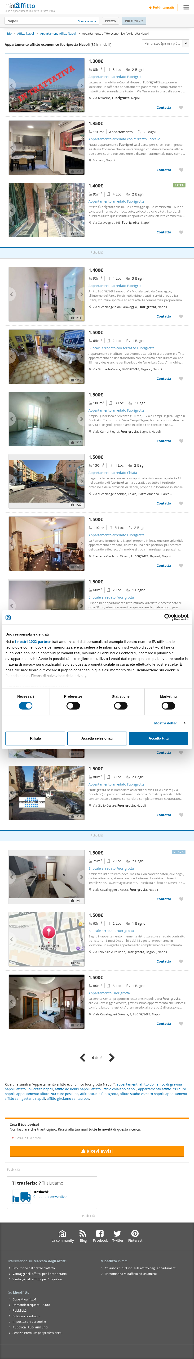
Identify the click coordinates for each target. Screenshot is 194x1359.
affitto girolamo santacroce (68, 1098)
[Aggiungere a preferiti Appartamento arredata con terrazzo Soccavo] (181, 170)
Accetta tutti (159, 738)
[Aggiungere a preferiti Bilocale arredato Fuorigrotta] (181, 899)
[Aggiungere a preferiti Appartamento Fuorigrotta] (181, 1023)
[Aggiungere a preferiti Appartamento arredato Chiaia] (181, 503)
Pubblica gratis (163, 7)
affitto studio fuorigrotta (99, 1093)
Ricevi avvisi (100, 1151)
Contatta (164, 107)
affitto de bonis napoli (72, 1089)
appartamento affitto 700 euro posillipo (47, 1093)
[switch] (73, 706)
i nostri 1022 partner (33, 642)
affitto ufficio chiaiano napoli (114, 1089)
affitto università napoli (34, 1089)
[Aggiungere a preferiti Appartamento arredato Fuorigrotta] (181, 107)
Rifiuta (35, 738)
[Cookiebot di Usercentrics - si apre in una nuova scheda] (168, 617)
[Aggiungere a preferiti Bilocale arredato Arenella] (181, 752)
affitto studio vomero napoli (142, 1093)
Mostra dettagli (167, 723)
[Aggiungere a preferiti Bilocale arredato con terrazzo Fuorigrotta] (181, 378)
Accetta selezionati (97, 738)
